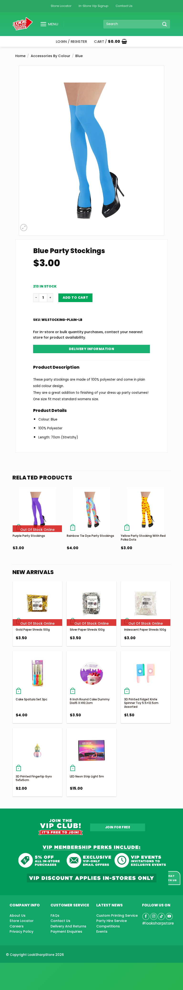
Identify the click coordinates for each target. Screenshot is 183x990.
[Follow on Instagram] (153, 916)
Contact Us (124, 6)
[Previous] (12, 529)
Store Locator (61, 6)
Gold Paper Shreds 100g (33, 630)
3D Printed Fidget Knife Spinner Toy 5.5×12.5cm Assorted (141, 703)
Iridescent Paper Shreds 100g (145, 630)
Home (20, 55)
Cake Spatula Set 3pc (31, 699)
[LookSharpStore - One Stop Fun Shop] (23, 24)
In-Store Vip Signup (93, 6)
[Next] (170, 529)
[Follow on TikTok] (161, 916)
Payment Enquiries (66, 931)
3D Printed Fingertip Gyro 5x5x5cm (34, 778)
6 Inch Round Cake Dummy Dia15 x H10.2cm (90, 701)
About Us (17, 915)
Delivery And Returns (68, 926)
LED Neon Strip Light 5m (87, 776)
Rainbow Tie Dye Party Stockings (90, 536)
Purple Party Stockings (29, 536)
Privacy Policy (21, 931)
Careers (17, 926)
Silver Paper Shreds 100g (87, 630)
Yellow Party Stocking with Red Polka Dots (143, 538)
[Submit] (164, 24)
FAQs (55, 915)
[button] (47, 24)
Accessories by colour (50, 55)
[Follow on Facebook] (145, 916)
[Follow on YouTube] (169, 916)
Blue (79, 55)
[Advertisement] (38, 969)
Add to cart (75, 297)
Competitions (108, 926)
